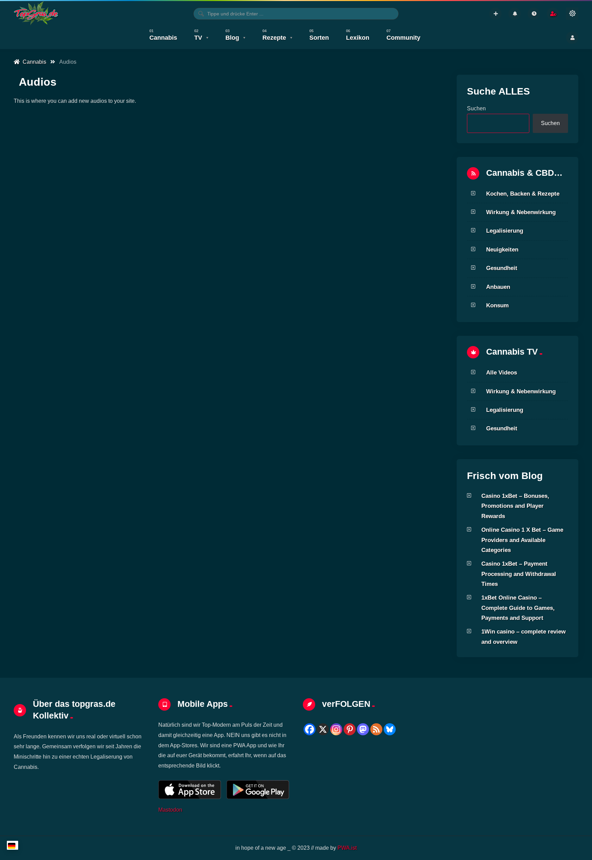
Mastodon (170, 810)
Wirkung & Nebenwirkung (521, 212)
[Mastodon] (363, 729)
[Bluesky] (390, 729)
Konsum (497, 305)
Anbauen (498, 286)
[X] (323, 729)
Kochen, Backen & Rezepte (522, 193)
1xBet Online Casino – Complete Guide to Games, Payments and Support (518, 607)
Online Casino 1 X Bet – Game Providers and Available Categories (522, 539)
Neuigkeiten (502, 249)
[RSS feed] (376, 729)
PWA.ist (347, 848)
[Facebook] (310, 729)
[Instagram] (336, 729)
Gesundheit (501, 268)
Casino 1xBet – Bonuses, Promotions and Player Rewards (515, 505)
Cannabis (33, 62)
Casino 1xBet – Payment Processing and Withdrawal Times (518, 573)
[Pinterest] (350, 729)
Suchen (476, 108)
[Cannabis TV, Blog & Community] (36, 13)
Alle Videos (501, 372)
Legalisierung (504, 230)
